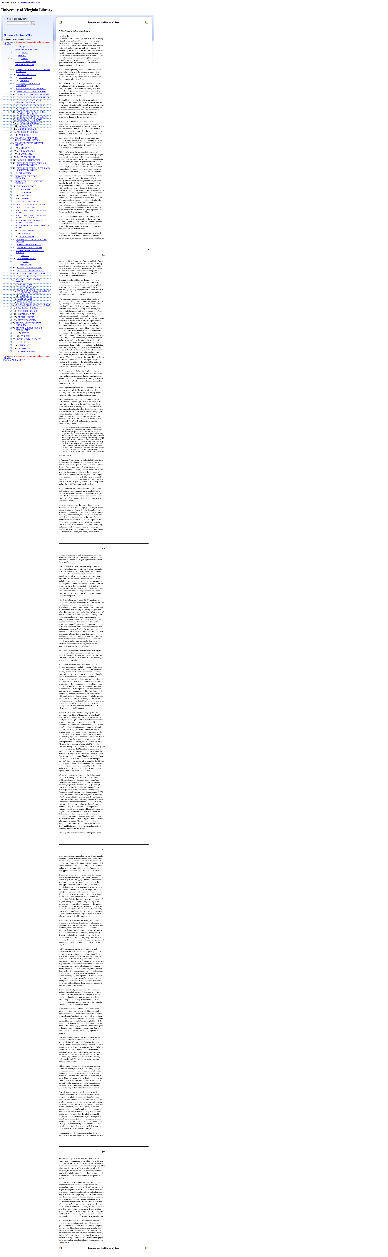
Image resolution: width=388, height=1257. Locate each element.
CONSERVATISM (25, 285)
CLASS (25, 262)
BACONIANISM (25, 154)
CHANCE (26, 234)
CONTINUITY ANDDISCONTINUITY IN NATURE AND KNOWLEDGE (33, 292)
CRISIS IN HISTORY (26, 317)
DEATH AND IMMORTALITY (29, 339)
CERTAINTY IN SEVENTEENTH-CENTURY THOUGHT (29, 222)
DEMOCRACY (25, 345)
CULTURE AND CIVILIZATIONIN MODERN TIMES (29, 329)
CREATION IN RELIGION (28, 311)
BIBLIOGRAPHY (26, 265)
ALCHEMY (24, 81)
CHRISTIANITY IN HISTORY (29, 245)
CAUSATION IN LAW (26, 208)
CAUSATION (26, 198)
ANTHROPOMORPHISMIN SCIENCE (32, 117)
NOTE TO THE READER (24, 65)
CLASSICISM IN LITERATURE (29, 268)
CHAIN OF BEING (26, 231)
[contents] (24, 59)
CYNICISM (25, 336)
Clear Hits (7, 44)
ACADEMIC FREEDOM (26, 75)
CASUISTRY (26, 192)
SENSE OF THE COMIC (27, 277)
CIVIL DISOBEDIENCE (26, 259)
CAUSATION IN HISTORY (29, 201)
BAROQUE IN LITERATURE (28, 160)
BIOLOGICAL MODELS (26, 186)
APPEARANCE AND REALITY (29, 123)
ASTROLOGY (24, 135)
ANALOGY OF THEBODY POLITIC (30, 106)
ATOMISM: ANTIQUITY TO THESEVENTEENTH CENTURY (27, 139)
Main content (20, 2)
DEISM (26, 342)
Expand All (19, 360)
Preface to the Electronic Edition (26, 50)
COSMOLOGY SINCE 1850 (27, 308)
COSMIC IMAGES (25, 299)
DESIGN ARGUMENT (27, 351)
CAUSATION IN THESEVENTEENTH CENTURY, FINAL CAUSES (31, 217)
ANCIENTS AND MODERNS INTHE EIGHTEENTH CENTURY (31, 113)
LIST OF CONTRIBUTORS (25, 62)
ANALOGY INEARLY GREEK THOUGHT (33, 98)
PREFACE (22, 56)
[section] (25, 53)
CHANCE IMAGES (26, 237)
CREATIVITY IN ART (26, 314)
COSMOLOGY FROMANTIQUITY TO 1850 (32, 305)
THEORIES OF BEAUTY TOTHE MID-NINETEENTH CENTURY (32, 164)
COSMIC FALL (26, 296)
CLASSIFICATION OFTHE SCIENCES (32, 274)
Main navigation (33, 2)
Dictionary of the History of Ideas (18, 35)
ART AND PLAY (25, 126)
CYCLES (25, 333)
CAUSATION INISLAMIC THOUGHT (32, 205)
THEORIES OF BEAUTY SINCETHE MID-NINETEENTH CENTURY (33, 169)
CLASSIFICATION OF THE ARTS (30, 271)
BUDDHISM (25, 189)
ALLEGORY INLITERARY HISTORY (31, 92)
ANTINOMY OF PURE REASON (30, 120)
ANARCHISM (24, 109)
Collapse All (9, 360)
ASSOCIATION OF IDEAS (27, 132)
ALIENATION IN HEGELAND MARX (31, 89)
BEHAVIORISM (25, 173)
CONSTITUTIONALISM (26, 288)
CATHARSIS (25, 195)
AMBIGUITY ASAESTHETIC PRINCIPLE (33, 95)
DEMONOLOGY (26, 348)
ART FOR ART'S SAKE (27, 129)
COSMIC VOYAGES (25, 302)
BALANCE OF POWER (26, 157)
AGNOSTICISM (25, 78)
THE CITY (25, 256)
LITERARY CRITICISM (27, 320)
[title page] (21, 47)
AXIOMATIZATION (27, 151)
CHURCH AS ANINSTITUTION (29, 248)
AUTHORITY (24, 148)
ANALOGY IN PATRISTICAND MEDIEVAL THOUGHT (29, 102)
